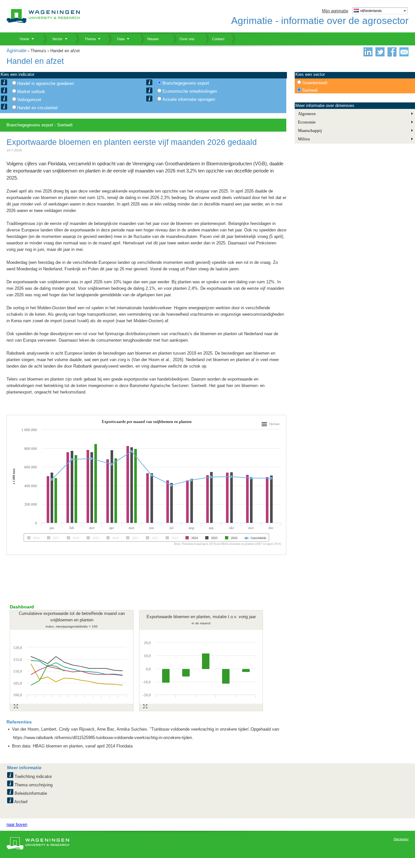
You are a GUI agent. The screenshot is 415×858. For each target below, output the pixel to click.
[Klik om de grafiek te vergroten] (15, 706)
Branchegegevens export (185, 83)
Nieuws (149, 39)
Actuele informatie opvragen (188, 99)
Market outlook (31, 91)
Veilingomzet (29, 99)
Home (22, 39)
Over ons (183, 39)
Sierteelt (310, 90)
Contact (214, 39)
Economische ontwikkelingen (189, 91)
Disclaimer (401, 839)
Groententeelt (314, 82)
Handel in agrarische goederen (45, 83)
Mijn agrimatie (335, 10)
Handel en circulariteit (37, 107)
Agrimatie (16, 50)
